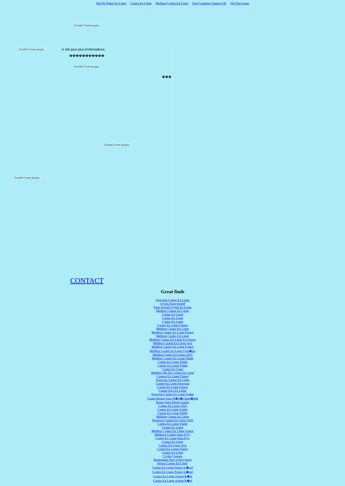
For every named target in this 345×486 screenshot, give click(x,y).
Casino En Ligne (141, 3)
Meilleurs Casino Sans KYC (172, 434)
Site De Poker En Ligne (111, 3)
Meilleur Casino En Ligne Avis (172, 343)
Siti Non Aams (239, 3)
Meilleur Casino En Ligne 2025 (172, 354)
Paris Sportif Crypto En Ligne (172, 307)
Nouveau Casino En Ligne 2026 (172, 420)
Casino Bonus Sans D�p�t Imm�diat (172, 398)
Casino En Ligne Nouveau (172, 383)
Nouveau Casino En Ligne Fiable (172, 394)
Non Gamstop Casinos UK (209, 3)
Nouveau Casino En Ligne (172, 300)
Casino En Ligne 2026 (172, 406)
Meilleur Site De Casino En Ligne (172, 372)
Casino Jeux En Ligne (172, 390)
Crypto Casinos (172, 456)
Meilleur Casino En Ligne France (173, 332)
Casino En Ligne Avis (172, 445)
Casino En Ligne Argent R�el (172, 476)
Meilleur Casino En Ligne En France (172, 339)
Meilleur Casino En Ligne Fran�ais (172, 351)
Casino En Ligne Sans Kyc (172, 438)
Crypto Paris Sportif (172, 303)
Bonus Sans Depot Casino (172, 402)
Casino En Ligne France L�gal (172, 467)
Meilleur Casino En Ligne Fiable (172, 358)
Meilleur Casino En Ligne (172, 3)
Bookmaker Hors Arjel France (173, 459)
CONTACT (87, 281)
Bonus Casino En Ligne (172, 463)
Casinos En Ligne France (172, 376)
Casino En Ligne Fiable (172, 362)
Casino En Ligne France (172, 325)
